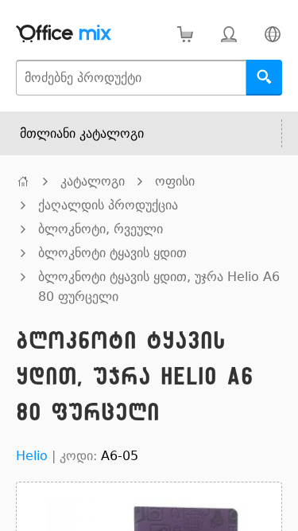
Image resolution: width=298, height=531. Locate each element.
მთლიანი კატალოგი (82, 133)
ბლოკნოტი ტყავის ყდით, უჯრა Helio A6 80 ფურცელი (159, 286)
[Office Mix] (63, 34)
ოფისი (175, 181)
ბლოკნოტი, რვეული (100, 228)
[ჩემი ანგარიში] (228, 34)
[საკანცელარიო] (23, 181)
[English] (272, 34)
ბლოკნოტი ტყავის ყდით (112, 252)
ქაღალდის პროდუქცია (108, 205)
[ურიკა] (185, 34)
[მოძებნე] (264, 78)
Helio (32, 455)
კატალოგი (92, 181)
